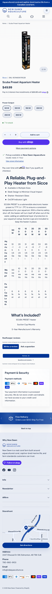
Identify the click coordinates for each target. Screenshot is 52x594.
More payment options (26, 148)
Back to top (26, 428)
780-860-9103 (9, 562)
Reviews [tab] (25, 356)
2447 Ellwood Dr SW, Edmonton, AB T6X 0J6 (21, 555)
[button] (32, 16)
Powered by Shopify (22, 588)
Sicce (4, 78)
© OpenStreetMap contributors (39, 539)
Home (4, 23)
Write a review (11, 346)
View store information (15, 161)
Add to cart (35, 135)
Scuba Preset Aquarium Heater (19, 23)
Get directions (26, 545)
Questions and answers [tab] (25, 360)
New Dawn (11, 588)
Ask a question (28, 346)
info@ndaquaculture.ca (12, 570)
